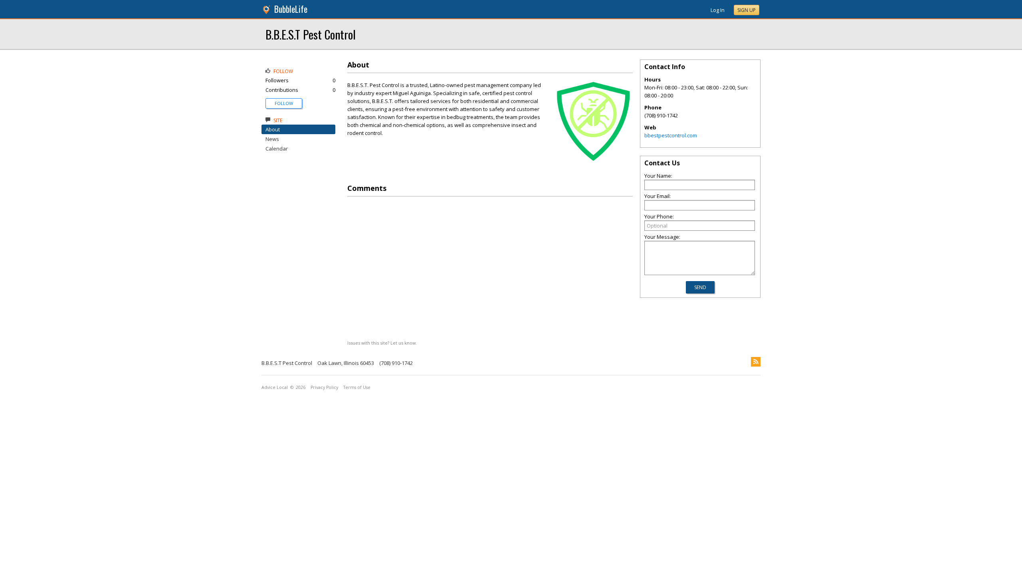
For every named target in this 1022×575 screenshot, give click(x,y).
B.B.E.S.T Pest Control (310, 34)
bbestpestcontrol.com (670, 135)
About (272, 129)
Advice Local (274, 387)
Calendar (276, 148)
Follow (284, 103)
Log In (718, 10)
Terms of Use (356, 387)
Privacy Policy (324, 387)
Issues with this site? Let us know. (382, 343)
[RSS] (756, 362)
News (272, 139)
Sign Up (746, 10)
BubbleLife (290, 9)
